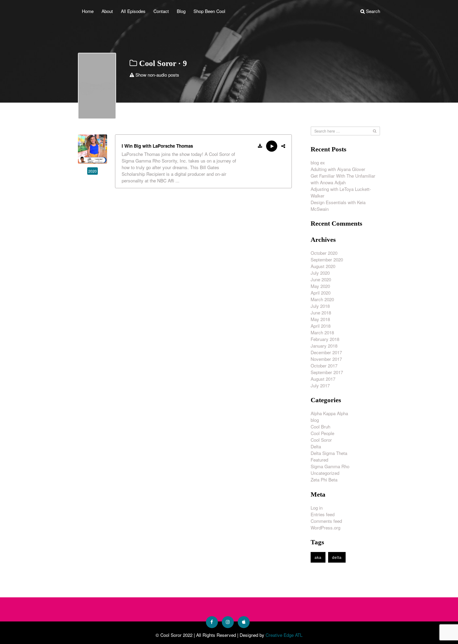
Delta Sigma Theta (329, 453)
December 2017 (326, 352)
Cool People (322, 433)
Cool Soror (321, 439)
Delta (316, 446)
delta (337, 557)
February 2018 (325, 339)
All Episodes (133, 11)
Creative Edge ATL (284, 635)
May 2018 (320, 319)
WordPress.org (325, 527)
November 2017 (326, 359)
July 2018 (320, 306)
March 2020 (322, 299)
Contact (161, 11)
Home (88, 11)
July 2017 (320, 385)
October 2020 (324, 252)
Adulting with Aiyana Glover (338, 169)
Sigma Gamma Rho (330, 466)
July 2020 (320, 272)
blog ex (318, 162)
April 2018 (321, 325)
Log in (317, 507)
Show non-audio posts (156, 74)
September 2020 (327, 259)
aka (318, 557)
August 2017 (323, 378)
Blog (181, 11)
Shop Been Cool (209, 11)
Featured (319, 459)
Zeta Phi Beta (324, 479)
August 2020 (323, 266)
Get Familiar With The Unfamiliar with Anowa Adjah (343, 179)
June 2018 (321, 312)
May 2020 (320, 286)
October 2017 (324, 365)
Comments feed (326, 521)
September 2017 (327, 372)
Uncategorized (325, 473)
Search (372, 11)
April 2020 (321, 292)
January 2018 (324, 345)
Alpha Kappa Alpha (329, 413)
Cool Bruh (320, 426)
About (107, 11)
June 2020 (321, 279)
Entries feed (322, 514)
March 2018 (322, 332)
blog (315, 420)
